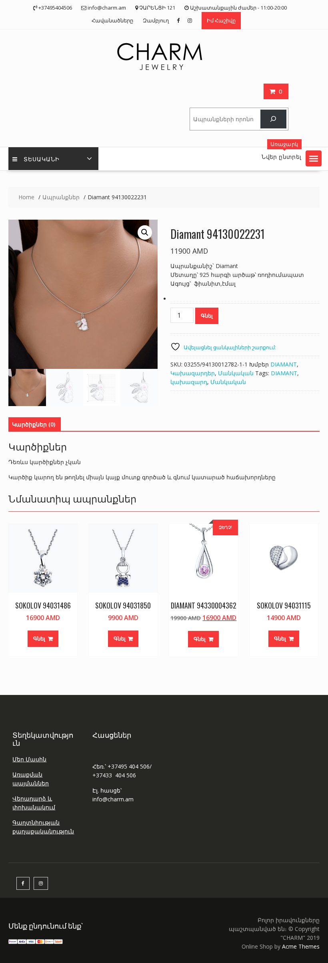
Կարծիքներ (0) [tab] (33, 424)
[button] (314, 158)
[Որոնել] (273, 119)
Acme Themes (301, 946)
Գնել (207, 315)
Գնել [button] (39, 638)
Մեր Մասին (29, 759)
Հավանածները (112, 20)
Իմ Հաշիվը (221, 20)
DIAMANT (283, 364)
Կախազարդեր (192, 373)
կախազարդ (188, 382)
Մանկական (236, 373)
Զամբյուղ (156, 20)
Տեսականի (42, 158)
